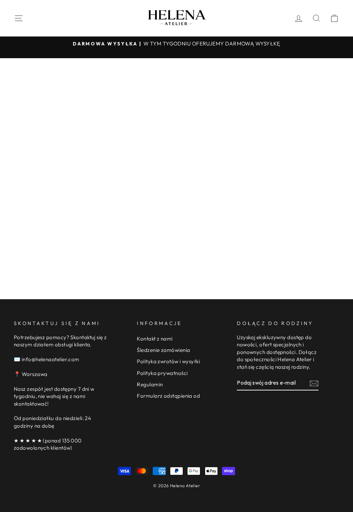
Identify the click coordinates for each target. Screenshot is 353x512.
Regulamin (150, 384)
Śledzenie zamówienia (163, 350)
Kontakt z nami (154, 338)
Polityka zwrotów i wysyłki (168, 361)
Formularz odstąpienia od (168, 396)
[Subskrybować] (314, 383)
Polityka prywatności (162, 373)
